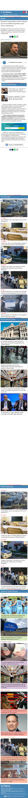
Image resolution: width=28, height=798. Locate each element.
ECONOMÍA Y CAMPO (6, 641)
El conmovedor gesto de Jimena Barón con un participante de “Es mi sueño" (13, 711)
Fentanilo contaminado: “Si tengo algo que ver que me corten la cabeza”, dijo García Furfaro (16, 98)
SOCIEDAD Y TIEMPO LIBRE (8, 737)
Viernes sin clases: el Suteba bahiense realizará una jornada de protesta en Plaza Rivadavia (14, 243)
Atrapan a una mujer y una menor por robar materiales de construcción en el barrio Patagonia (13, 268)
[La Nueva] (7, 12)
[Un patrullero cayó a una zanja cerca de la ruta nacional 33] (14, 208)
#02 (1, 223)
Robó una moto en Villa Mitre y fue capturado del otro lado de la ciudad (14, 315)
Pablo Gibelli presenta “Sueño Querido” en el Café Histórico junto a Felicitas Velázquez (13, 733)
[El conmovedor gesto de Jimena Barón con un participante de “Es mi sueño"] (14, 700)
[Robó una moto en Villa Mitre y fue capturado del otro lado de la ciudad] (14, 303)
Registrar (21, 128)
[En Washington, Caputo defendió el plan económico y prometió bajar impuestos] (14, 402)
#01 (1, 200)
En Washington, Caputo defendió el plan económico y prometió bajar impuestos (12, 413)
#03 (1, 247)
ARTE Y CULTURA (5, 690)
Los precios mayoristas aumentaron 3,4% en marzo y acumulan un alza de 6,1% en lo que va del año (13, 390)
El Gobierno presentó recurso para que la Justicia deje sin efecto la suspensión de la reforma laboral (12, 342)
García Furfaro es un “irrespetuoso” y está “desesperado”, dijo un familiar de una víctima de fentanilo (17, 90)
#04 (1, 272)
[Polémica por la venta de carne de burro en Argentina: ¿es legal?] (14, 769)
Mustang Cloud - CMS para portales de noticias (15, 796)
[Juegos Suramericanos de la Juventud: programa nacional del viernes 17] (14, 627)
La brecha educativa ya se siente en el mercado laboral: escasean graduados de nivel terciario (14, 292)
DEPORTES (4, 595)
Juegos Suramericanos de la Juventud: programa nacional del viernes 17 (11, 638)
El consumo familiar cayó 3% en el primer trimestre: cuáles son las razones (12, 663)
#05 (1, 295)
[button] (10, 37)
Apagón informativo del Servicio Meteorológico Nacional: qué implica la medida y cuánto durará (12, 366)
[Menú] (2, 12)
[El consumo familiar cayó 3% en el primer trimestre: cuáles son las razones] (14, 652)
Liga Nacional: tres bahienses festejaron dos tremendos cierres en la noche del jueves (13, 616)
